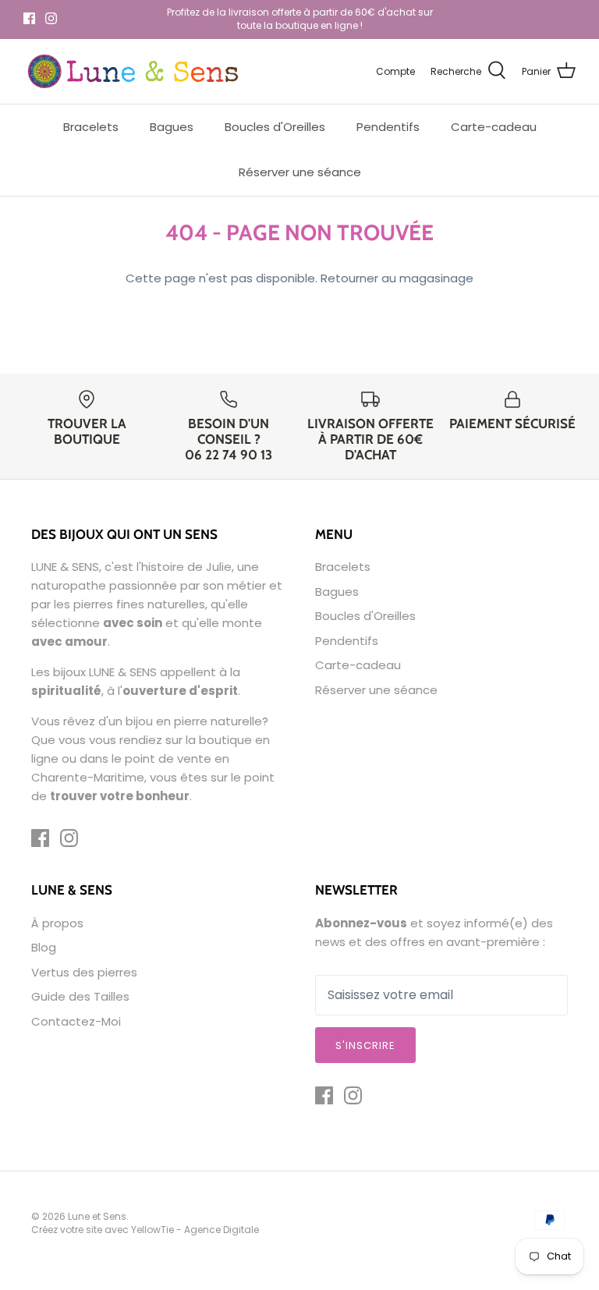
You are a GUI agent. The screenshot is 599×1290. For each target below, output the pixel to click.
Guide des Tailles (80, 996)
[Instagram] (51, 18)
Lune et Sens (97, 1216)
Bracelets (91, 127)
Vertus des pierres (84, 972)
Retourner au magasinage (397, 278)
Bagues (171, 127)
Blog (43, 947)
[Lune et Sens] (132, 71)
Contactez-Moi (76, 1021)
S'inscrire (365, 1045)
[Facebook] (29, 18)
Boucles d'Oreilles (275, 127)
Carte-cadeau (494, 127)
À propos (57, 923)
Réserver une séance (300, 172)
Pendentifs (388, 127)
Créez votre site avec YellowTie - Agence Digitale (145, 1229)
